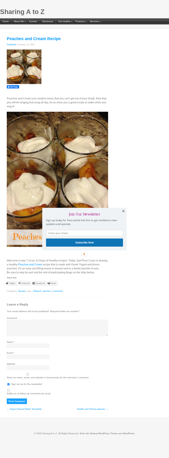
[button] (84, 214)
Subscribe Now (84, 242)
